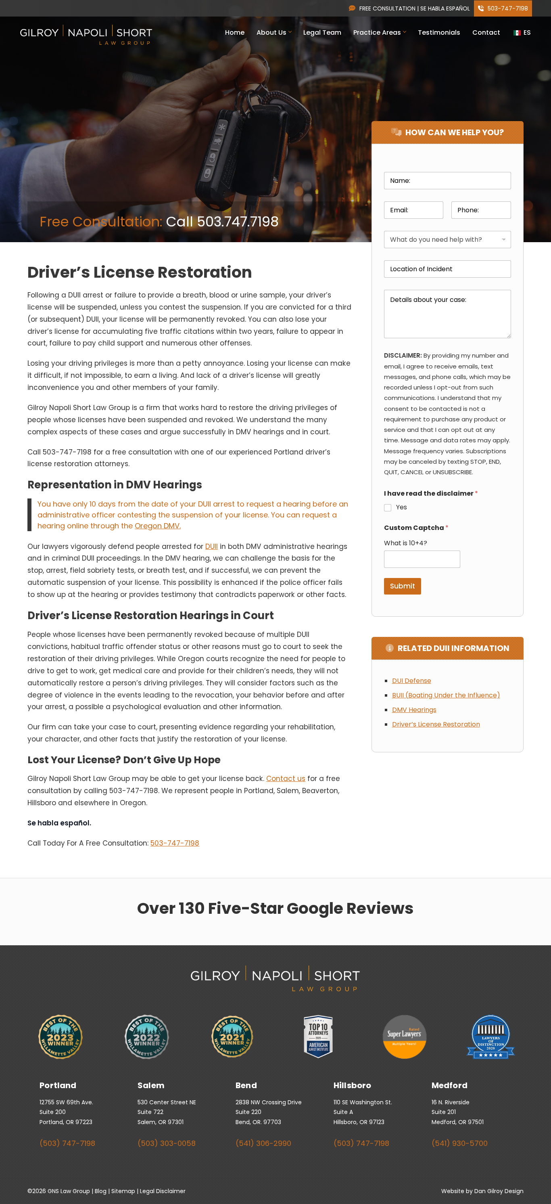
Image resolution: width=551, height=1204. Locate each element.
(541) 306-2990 (263, 1143)
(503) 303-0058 (167, 1143)
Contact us (285, 778)
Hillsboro (352, 1085)
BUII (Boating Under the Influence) (446, 695)
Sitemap (123, 1191)
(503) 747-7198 (67, 1143)
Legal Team (322, 32)
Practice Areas (377, 32)
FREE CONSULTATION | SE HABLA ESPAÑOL (414, 8)
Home (234, 32)
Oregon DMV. (158, 526)
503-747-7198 (507, 8)
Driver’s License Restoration (436, 724)
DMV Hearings (414, 709)
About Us (271, 32)
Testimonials (439, 32)
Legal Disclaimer (163, 1191)
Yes (401, 507)
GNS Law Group (69, 1191)
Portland (58, 1085)
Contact (486, 32)
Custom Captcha (416, 528)
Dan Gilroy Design (499, 1191)
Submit (402, 586)
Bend (246, 1085)
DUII (211, 546)
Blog (100, 1191)
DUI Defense (411, 680)
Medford (450, 1085)
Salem (151, 1085)
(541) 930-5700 (460, 1143)
